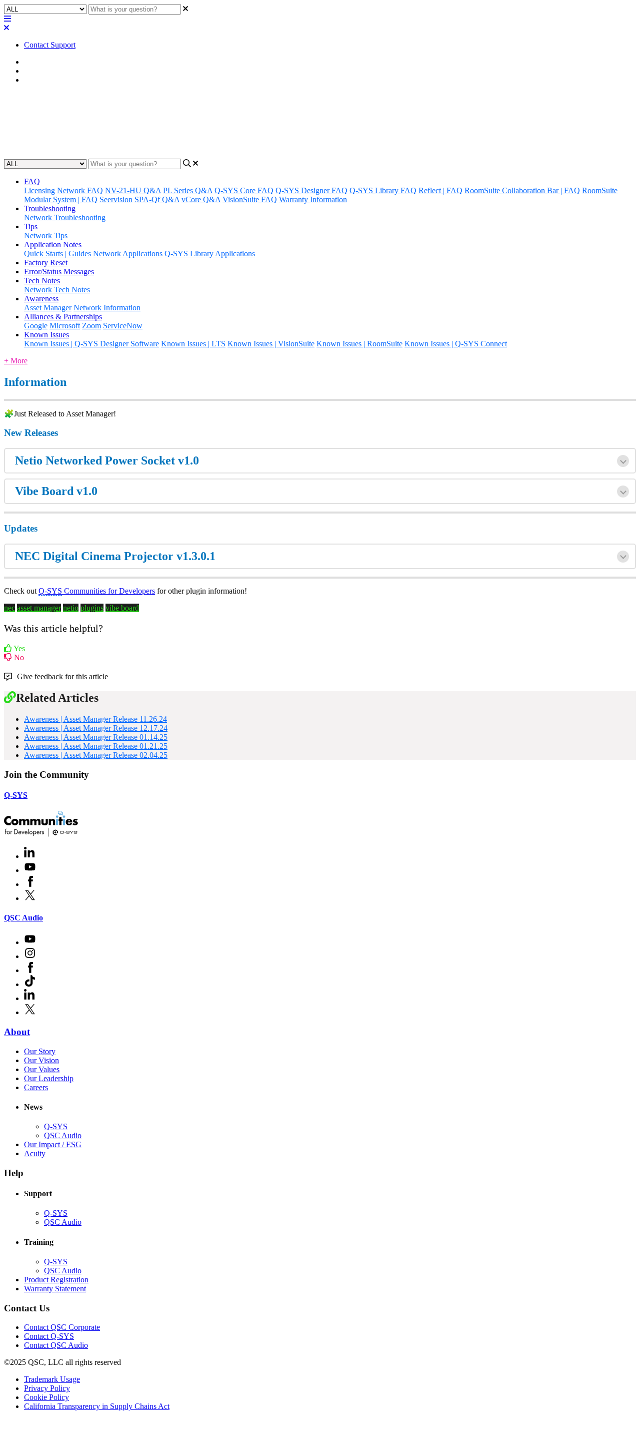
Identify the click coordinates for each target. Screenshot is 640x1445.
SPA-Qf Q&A (157, 199)
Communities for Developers (96, 591)
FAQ (32, 181)
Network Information (107, 307)
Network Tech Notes (57, 289)
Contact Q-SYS (49, 1336)
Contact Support (50, 45)
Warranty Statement (55, 1288)
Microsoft (65, 325)
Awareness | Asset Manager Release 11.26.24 (95, 719)
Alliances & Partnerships (63, 316)
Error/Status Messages (59, 271)
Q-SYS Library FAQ (383, 190)
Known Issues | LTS (193, 343)
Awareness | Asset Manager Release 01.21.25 (96, 746)
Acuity (35, 1153)
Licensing (39, 190)
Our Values (42, 1069)
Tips (31, 226)
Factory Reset (46, 262)
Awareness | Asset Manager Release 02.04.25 (96, 755)
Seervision (116, 199)
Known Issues (46, 334)
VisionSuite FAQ (249, 199)
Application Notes (53, 244)
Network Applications (127, 253)
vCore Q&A (201, 199)
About (17, 1032)
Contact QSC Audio (56, 1345)
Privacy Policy (47, 1388)
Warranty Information (313, 199)
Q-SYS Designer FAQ (312, 190)
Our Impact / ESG (53, 1144)
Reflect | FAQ (440, 190)
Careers (36, 1087)
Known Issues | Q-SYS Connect (455, 343)
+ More (16, 360)
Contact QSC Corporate (62, 1327)
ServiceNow (122, 325)
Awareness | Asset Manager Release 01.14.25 (96, 737)
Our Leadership (49, 1078)
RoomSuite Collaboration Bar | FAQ (522, 190)
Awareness (41, 71)
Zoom (91, 325)
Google (36, 325)
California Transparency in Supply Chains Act (97, 1406)
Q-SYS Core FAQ (244, 190)
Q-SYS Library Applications (209, 253)
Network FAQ (80, 190)
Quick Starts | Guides (57, 253)
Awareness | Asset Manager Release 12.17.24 (96, 728)
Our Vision (41, 1060)
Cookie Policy (46, 1397)
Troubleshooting (50, 208)
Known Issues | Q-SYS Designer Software (91, 343)
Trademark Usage (52, 1379)
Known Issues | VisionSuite (271, 343)
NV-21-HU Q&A (133, 190)
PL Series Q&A (187, 190)
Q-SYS (16, 795)
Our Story (40, 1051)
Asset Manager (48, 80)
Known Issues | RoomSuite (359, 343)
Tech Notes (42, 280)
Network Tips (46, 235)
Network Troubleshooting (65, 217)
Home (34, 62)
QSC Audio (23, 917)
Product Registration (56, 1279)
